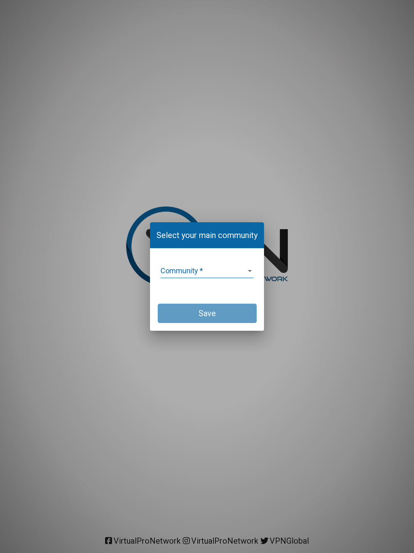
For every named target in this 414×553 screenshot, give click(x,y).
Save (207, 313)
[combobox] (207, 271)
